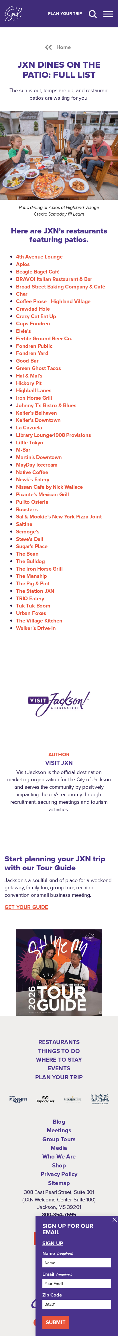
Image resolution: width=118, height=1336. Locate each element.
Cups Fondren (33, 323)
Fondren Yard (32, 353)
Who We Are (59, 1156)
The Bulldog (30, 561)
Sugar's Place (32, 546)
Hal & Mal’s (29, 376)
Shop (59, 1165)
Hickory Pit (29, 383)
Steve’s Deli (29, 539)
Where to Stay (59, 1059)
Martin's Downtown (39, 457)
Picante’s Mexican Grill (42, 494)
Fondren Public (34, 346)
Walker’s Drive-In (36, 628)
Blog (59, 1121)
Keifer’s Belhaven (36, 413)
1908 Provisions (72, 435)
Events (59, 1068)
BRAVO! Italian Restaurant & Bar (54, 279)
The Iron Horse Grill (39, 569)
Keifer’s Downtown (38, 420)
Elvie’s (23, 331)
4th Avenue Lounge (39, 257)
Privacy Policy (59, 1174)
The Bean (27, 554)
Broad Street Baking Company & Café (60, 286)
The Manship (31, 576)
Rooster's (27, 509)
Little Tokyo (29, 442)
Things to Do (59, 1051)
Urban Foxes (31, 613)
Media (59, 1147)
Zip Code (52, 1295)
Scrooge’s (27, 531)
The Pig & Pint (32, 583)
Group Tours (59, 1139)
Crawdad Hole (33, 309)
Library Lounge (34, 435)
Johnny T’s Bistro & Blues (46, 405)
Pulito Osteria (32, 502)
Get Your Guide (26, 907)
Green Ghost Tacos (38, 368)
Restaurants (59, 1042)
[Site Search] (93, 13)
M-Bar (23, 450)
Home (63, 47)
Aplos (23, 264)
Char (21, 294)
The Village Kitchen (39, 620)
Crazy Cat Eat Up (36, 316)
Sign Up (52, 1243)
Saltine (24, 524)
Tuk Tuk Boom (33, 605)
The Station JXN (35, 591)
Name (48, 1253)
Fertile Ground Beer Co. (44, 338)
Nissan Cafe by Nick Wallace (49, 487)
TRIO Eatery (30, 598)
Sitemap (59, 1183)
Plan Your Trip (65, 14)
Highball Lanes (33, 390)
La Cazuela (29, 427)
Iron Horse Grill (34, 398)
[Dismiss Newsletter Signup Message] (114, 1219)
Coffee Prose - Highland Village (53, 301)
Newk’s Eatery (32, 479)
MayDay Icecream (37, 465)
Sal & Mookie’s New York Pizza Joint (59, 516)
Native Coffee (32, 472)
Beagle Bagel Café (38, 271)
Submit (56, 1322)
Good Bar (27, 361)
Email (48, 1274)
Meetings (59, 1130)
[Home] (13, 13)
